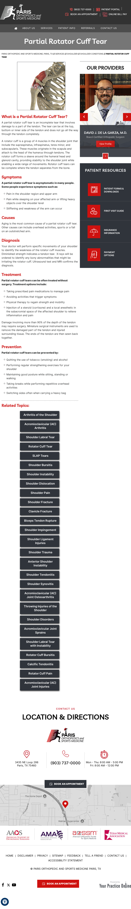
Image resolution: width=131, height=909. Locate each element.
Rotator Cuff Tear (40, 446)
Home (9, 855)
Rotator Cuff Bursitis (40, 655)
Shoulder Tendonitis (40, 574)
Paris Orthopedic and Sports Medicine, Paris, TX (27, 54)
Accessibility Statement (65, 860)
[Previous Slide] (84, 117)
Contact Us (115, 855)
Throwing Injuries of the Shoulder (40, 608)
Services (60, 54)
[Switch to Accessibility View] (5, 902)
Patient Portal (110, 9)
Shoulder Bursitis (40, 465)
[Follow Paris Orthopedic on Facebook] (3, 885)
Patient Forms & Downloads (114, 190)
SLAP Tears (40, 455)
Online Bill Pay (118, 14)
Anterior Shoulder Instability (40, 563)
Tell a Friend (94, 855)
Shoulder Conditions (91, 54)
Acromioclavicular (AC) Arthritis (40, 426)
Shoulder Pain (40, 492)
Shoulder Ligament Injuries (40, 541)
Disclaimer (25, 855)
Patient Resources (105, 170)
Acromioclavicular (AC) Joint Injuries (40, 684)
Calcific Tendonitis (40, 664)
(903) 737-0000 (82, 9)
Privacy (42, 855)
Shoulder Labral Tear (40, 437)
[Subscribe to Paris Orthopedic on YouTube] (14, 885)
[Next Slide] (127, 117)
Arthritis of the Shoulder (40, 414)
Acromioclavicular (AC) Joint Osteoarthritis (40, 595)
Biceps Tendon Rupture (40, 520)
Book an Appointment (84, 14)
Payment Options (109, 254)
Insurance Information (112, 231)
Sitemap (57, 855)
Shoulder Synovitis (40, 584)
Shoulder (72, 54)
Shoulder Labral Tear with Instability (40, 643)
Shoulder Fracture (40, 502)
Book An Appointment (69, 783)
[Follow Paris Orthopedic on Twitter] (8, 885)
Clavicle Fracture (40, 511)
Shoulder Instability (40, 474)
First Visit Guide (114, 210)
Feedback (74, 855)
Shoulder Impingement (40, 530)
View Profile (105, 143)
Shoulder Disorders (40, 619)
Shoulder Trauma (40, 552)
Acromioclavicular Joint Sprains (40, 630)
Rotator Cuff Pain (40, 673)
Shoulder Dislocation (40, 483)
